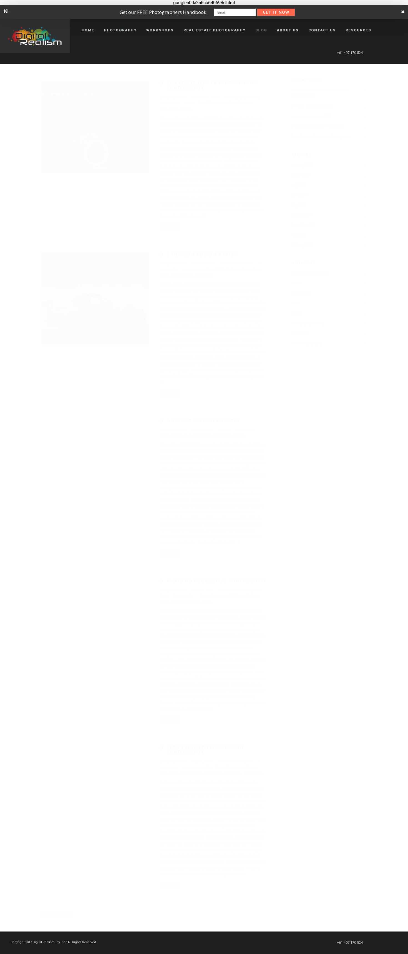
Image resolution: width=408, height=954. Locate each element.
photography (232, 773)
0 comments (169, 103)
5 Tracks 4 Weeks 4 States (202, 254)
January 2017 (302, 215)
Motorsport (204, 275)
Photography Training (244, 97)
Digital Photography (212, 103)
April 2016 (299, 235)
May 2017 (298, 205)
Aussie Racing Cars (198, 269)
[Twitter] (386, 53)
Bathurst (234, 269)
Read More (170, 227)
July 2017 (298, 185)
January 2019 (302, 165)
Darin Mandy (202, 436)
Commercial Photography (230, 596)
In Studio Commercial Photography (216, 581)
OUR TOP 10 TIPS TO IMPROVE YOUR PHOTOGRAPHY (211, 85)
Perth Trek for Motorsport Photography (206, 750)
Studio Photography (306, 343)
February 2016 (302, 245)
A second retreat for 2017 (203, 420)
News (249, 263)
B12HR (220, 269)
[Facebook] (376, 53)
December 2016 (303, 225)
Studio (207, 602)
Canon (191, 103)
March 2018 (300, 175)
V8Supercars (253, 773)
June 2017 (299, 195)
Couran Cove (181, 436)
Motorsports (234, 263)
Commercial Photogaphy (241, 590)
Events (226, 761)
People (296, 314)
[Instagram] (396, 53)
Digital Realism (240, 103)
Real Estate (300, 333)
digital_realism (175, 97)
